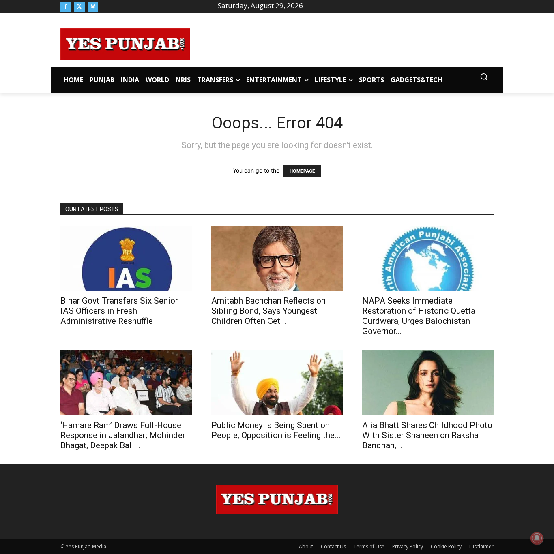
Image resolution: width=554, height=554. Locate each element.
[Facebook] (65, 7)
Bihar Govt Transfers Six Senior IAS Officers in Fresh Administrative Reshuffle (119, 311)
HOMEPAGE (302, 171)
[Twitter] (79, 7)
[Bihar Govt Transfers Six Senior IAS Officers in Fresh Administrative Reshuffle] (126, 258)
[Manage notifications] (536, 538)
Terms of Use (369, 546)
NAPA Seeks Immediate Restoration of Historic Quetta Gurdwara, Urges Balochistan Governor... (418, 316)
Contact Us (333, 546)
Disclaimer (481, 546)
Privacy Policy (407, 546)
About (306, 546)
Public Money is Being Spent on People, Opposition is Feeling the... (276, 430)
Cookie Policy (446, 546)
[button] (484, 76)
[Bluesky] (93, 7)
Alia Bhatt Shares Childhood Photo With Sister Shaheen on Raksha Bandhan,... (427, 435)
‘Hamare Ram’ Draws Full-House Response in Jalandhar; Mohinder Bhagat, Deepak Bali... (122, 435)
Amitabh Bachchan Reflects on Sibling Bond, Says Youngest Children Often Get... (268, 311)
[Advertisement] (342, 43)
